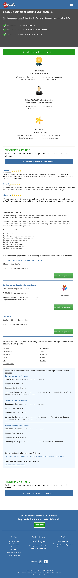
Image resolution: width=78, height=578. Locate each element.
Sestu (5, 358)
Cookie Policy (47, 572)
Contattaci (14, 549)
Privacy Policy (56, 572)
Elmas (42, 351)
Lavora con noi (14, 555)
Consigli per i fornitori (38, 546)
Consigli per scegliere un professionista (63, 545)
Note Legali (37, 572)
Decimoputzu (7, 351)
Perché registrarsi (38, 548)
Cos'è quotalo (14, 541)
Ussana (42, 358)
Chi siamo (14, 547)
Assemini (6, 348)
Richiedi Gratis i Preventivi (39, 52)
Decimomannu (44, 348)
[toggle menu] (71, 4)
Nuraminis (43, 355)
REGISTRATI (39, 525)
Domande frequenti (14, 552)
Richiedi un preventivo (63, 276)
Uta (4, 361)
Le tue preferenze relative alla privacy (39, 574)
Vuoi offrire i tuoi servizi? (38, 542)
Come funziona (14, 544)
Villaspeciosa (8, 364)
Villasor (43, 361)
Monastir (6, 355)
